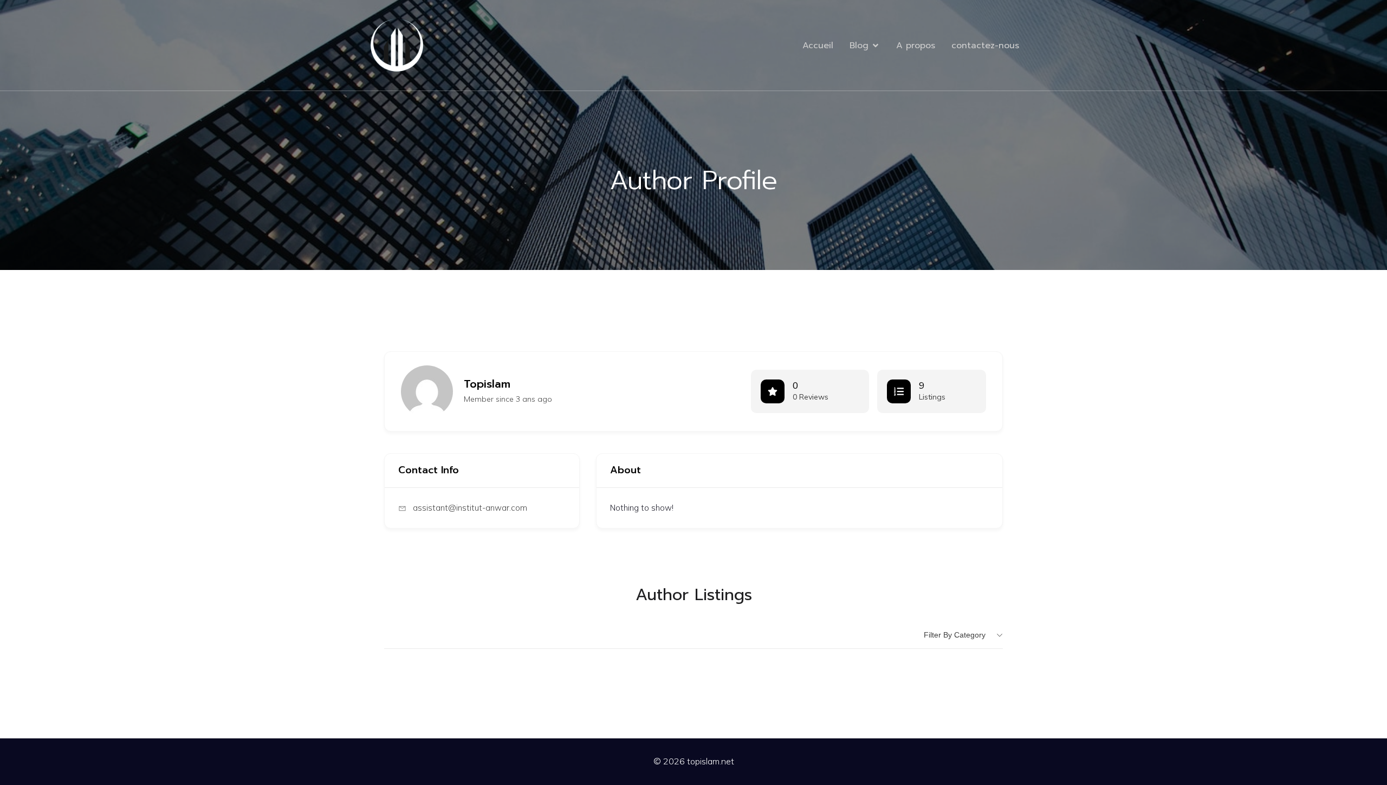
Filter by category (955, 634)
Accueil (817, 45)
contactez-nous (985, 45)
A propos (915, 45)
